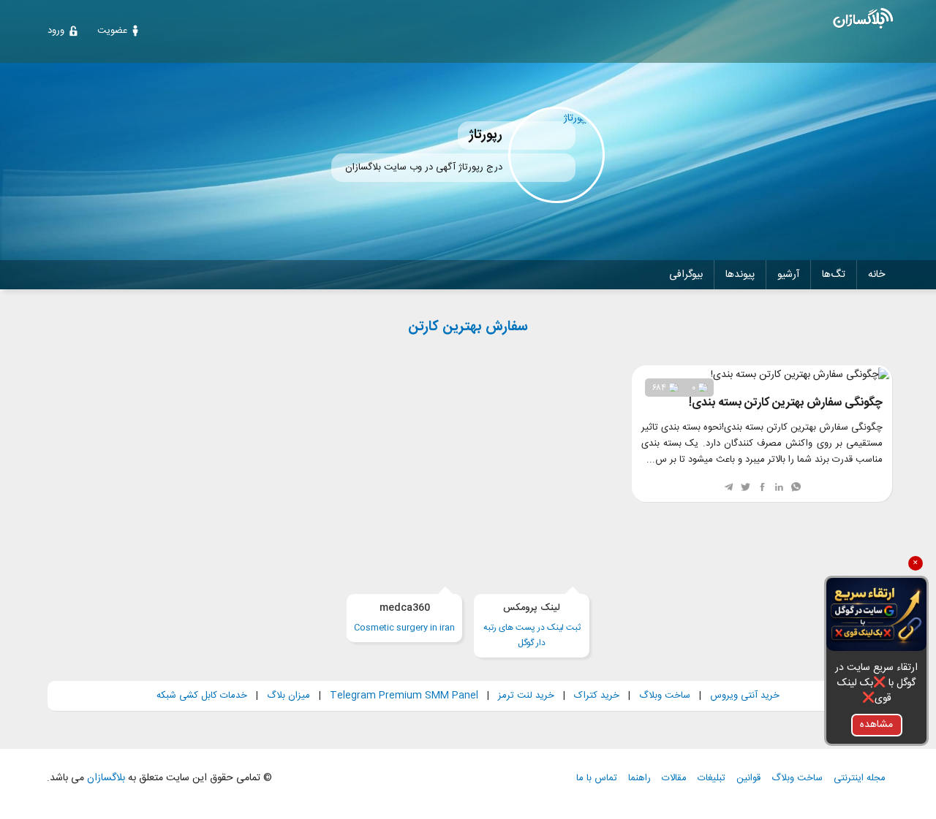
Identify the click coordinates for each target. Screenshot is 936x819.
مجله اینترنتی (860, 778)
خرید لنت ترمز (526, 695)
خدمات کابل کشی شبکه (201, 695)
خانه (876, 274)
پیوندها (740, 274)
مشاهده (876, 725)
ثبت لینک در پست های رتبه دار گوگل (532, 625)
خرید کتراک (596, 695)
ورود (56, 31)
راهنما (639, 778)
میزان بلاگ (288, 695)
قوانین (748, 778)
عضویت (112, 31)
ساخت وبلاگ (664, 695)
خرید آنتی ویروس (745, 695)
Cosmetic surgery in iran (404, 618)
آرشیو (788, 274)
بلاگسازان (104, 778)
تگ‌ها (833, 274)
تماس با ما (596, 778)
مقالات (674, 778)
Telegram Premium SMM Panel (404, 695)
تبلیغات (711, 778)
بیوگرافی (686, 274)
